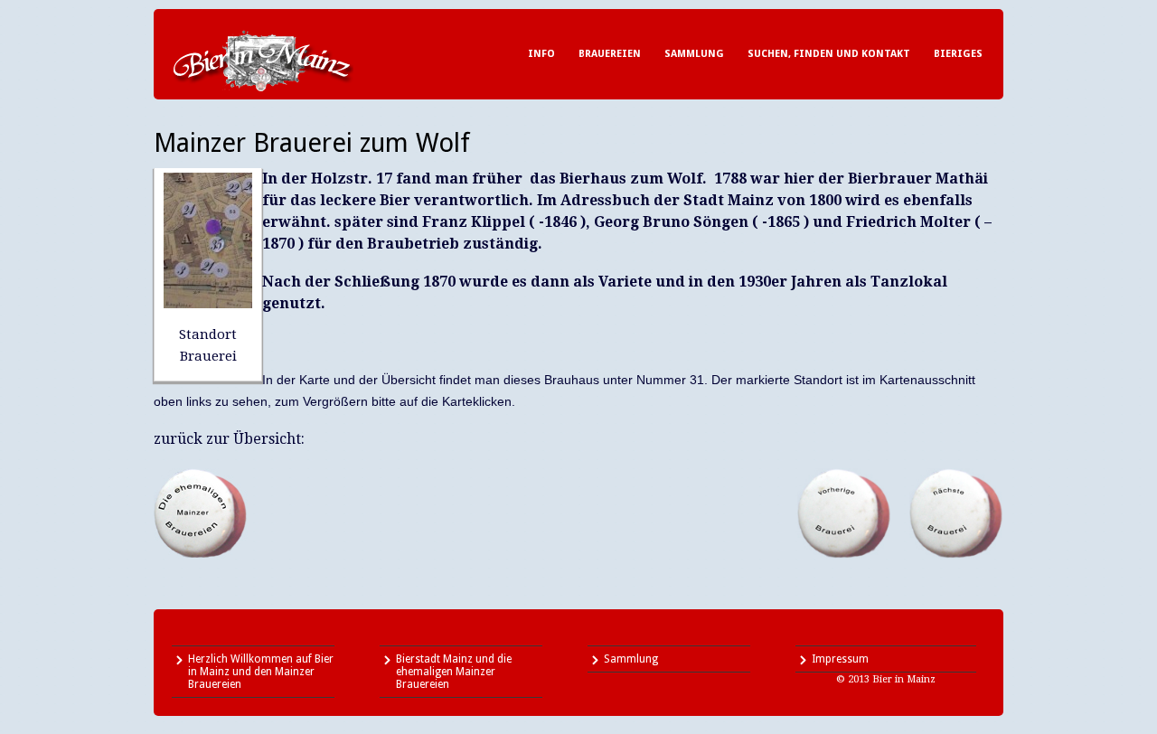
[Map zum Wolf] (208, 303)
